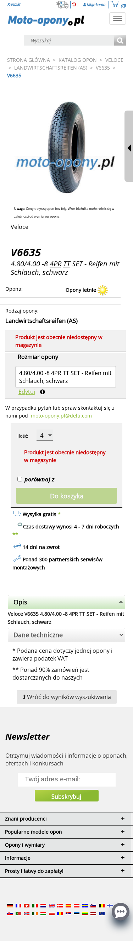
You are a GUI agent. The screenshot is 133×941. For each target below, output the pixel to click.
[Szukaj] (120, 41)
